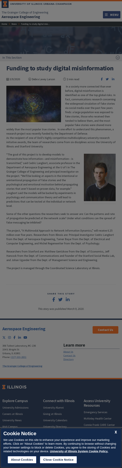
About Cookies (22, 459)
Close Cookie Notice (58, 459)
